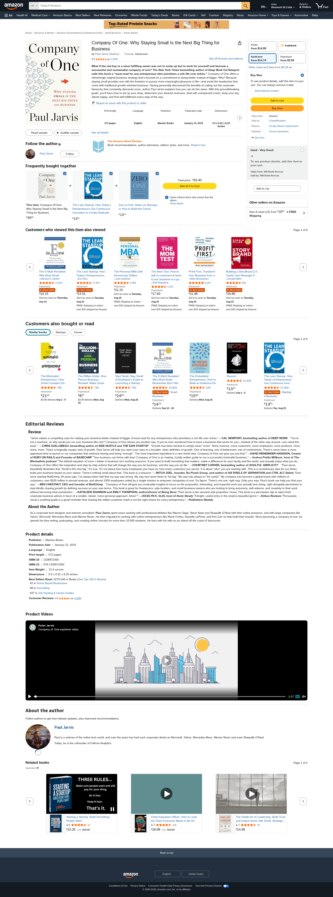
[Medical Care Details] (49, 15)
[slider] (160, 696)
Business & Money (44, 33)
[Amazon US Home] (130, 875)
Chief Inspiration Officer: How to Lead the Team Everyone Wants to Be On (174, 818)
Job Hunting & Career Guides (56, 592)
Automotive (301, 15)
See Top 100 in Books (91, 579)
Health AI (22, 15)
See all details (100, 132)
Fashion (214, 15)
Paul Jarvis (101, 53)
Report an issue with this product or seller (121, 103)
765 (59, 387)
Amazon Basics (62, 15)
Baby (315, 15)
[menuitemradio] (297, 696)
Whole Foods (139, 15)
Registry (228, 15)
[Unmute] (304, 696)
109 (208, 387)
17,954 (284, 387)
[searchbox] (140, 5)
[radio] (262, 46)
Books (175, 15)
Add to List (262, 188)
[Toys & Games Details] (291, 15)
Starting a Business (277, 394)
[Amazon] (14, 6)
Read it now (198, 145)
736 (96, 387)
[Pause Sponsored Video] (112, 809)
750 (133, 387)
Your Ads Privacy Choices (208, 885)
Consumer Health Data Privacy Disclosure (170, 885)
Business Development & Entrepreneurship (79, 33)
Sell (203, 15)
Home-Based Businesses (52, 583)
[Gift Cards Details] (197, 15)
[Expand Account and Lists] (294, 7)
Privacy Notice (137, 885)
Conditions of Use (118, 885)
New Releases (102, 15)
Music (240, 15)
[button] (8, 15)
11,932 (247, 380)
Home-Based (131, 33)
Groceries (121, 15)
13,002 (173, 387)
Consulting (43, 587)
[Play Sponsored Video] (166, 794)
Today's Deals (159, 15)
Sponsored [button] (30, 768)
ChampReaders (277, 120)
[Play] (29, 696)
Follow (70, 153)
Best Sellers (83, 15)
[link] (93, 185)
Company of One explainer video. (58, 629)
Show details (176, 203)
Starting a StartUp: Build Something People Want (87, 818)
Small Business (113, 33)
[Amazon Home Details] (267, 15)
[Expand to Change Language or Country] (266, 7)
